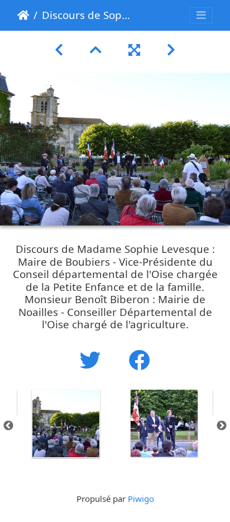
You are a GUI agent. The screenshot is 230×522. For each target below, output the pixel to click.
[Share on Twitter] (93, 360)
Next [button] (221, 426)
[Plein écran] (134, 49)
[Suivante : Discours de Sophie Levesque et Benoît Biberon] (171, 49)
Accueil (23, 15)
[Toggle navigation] (201, 15)
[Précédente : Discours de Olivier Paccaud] (58, 49)
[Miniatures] (95, 49)
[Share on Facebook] (139, 360)
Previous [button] (8, 426)
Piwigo (141, 498)
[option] (66, 424)
